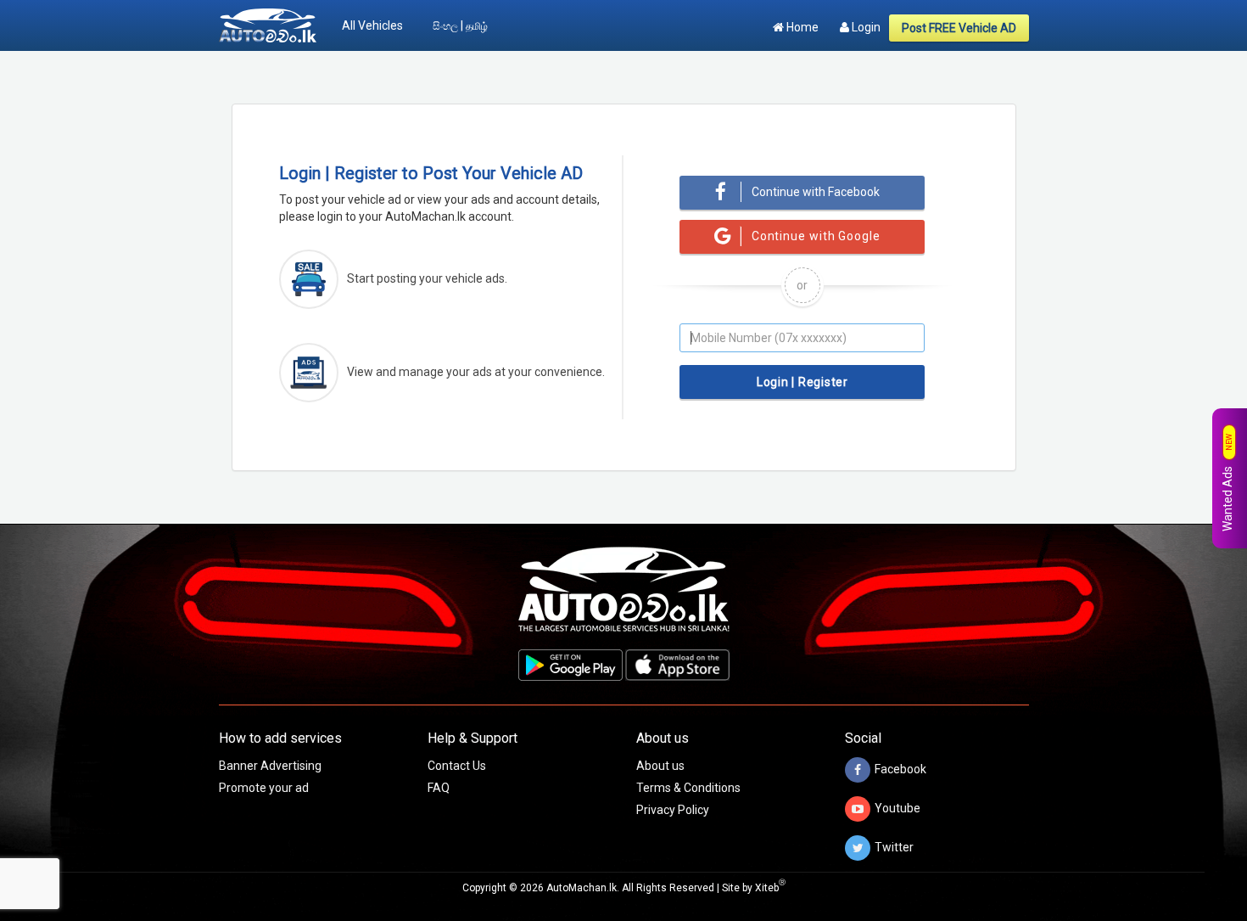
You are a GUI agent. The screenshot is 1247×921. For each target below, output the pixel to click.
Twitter (894, 846)
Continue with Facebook (816, 192)
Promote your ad (264, 788)
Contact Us (457, 765)
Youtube (897, 807)
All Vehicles (372, 25)
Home (801, 27)
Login (865, 27)
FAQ (439, 788)
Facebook (900, 768)
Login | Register (802, 382)
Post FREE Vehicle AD (959, 28)
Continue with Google (816, 236)
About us (660, 765)
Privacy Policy (672, 810)
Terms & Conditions (688, 788)
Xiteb (770, 888)
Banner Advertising (270, 765)
